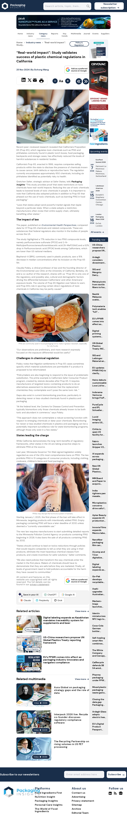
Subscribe (114, 774)
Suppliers (105, 34)
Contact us (78, 792)
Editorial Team (80, 812)
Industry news (30, 35)
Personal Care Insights (49, 804)
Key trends (65, 35)
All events (96, 232)
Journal (86, 34)
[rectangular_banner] (98, 145)
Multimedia (76, 34)
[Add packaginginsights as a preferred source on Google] (76, 69)
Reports (54, 34)
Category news (43, 35)
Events (95, 34)
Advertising (78, 796)
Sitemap (77, 804)
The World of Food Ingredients (46, 810)
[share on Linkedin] (24, 80)
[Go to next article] (86, 82)
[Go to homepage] (22, 796)
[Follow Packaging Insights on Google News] (121, 794)
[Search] (88, 6)
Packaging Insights (46, 800)
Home (20, 34)
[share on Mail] (35, 80)
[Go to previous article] (79, 82)
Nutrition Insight (45, 796)
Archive (76, 808)
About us (79, 788)
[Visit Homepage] (13, 11)
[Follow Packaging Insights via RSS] (115, 794)
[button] (50, 594)
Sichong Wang (41, 69)
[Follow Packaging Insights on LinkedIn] (110, 794)
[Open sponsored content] (63, 28)
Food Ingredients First (48, 792)
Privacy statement (83, 800)
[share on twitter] (29, 80)
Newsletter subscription (109, 5)
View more (80, 611)
